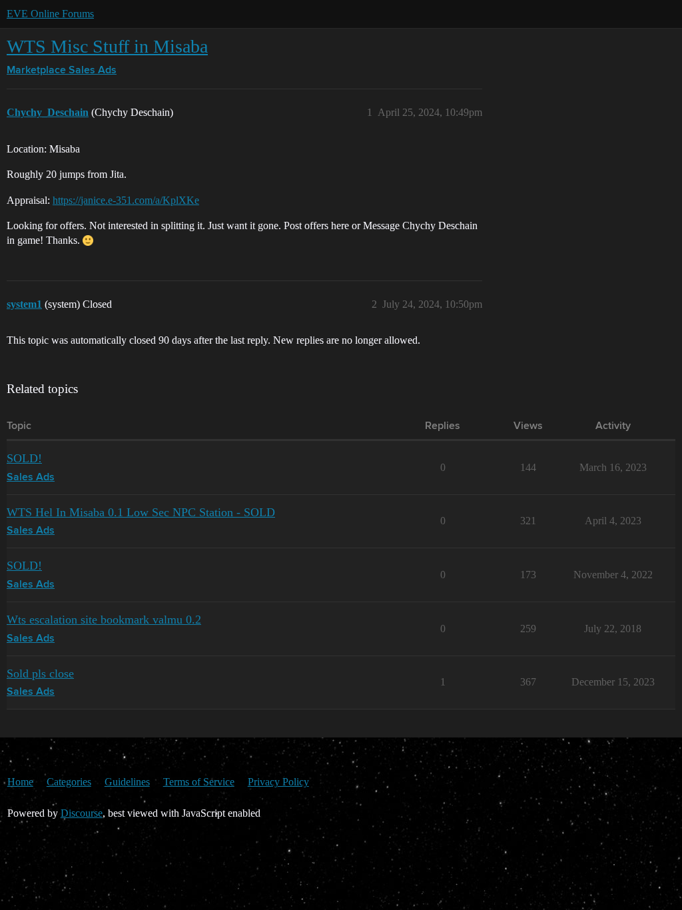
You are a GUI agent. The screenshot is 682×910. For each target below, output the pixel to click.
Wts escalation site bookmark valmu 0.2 (104, 619)
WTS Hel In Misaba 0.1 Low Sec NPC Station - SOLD (141, 512)
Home (20, 781)
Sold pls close (40, 673)
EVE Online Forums (50, 13)
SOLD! (24, 458)
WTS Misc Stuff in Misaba (107, 46)
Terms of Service (198, 781)
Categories (69, 781)
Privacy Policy (278, 781)
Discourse (82, 813)
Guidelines (127, 781)
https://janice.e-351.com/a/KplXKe (126, 200)
